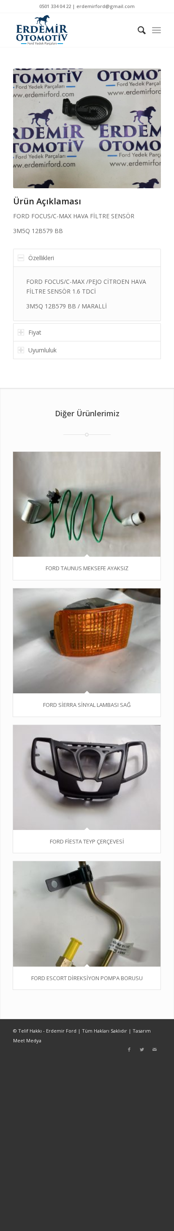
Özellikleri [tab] (41, 258)
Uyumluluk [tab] (42, 350)
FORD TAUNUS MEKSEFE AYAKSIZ (87, 568)
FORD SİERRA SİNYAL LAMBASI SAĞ (86, 705)
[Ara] (137, 30)
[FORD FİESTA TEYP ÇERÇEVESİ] (86, 777)
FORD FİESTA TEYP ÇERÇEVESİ (87, 841)
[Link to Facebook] (129, 1049)
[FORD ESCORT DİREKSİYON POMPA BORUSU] (86, 913)
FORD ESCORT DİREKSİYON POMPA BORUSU (87, 978)
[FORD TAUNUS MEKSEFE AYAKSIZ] (86, 504)
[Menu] (156, 30)
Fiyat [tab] (34, 332)
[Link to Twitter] (142, 1049)
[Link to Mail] (154, 1049)
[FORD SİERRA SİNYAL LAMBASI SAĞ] (86, 640)
